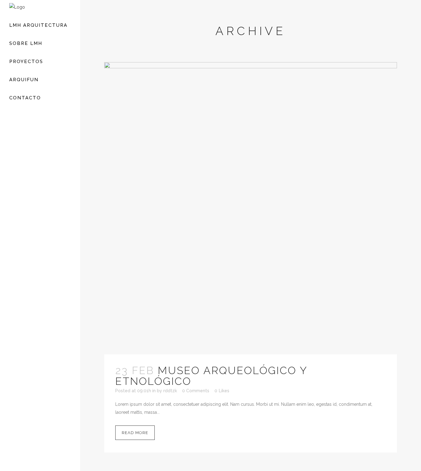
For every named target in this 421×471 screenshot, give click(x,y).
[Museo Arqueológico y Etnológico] (250, 208)
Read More (135, 432)
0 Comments (195, 390)
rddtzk (170, 390)
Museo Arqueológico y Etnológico (211, 375)
